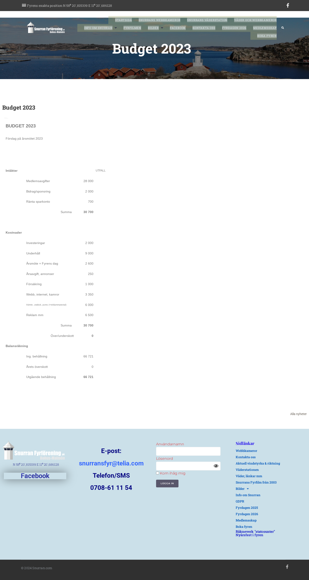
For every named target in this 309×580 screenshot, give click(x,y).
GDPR (240, 501)
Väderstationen (247, 469)
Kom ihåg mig (172, 473)
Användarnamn (170, 444)
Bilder (240, 488)
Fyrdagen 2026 (247, 514)
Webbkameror (246, 451)
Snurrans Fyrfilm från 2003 (256, 482)
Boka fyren (244, 526)
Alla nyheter (298, 414)
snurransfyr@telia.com (111, 463)
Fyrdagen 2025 (247, 507)
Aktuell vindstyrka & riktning (258, 463)
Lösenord (164, 458)
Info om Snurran (248, 495)
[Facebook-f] (288, 5)
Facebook (35, 476)
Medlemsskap (246, 520)
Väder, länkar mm (249, 476)
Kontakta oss (246, 457)
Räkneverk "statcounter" (255, 531)
